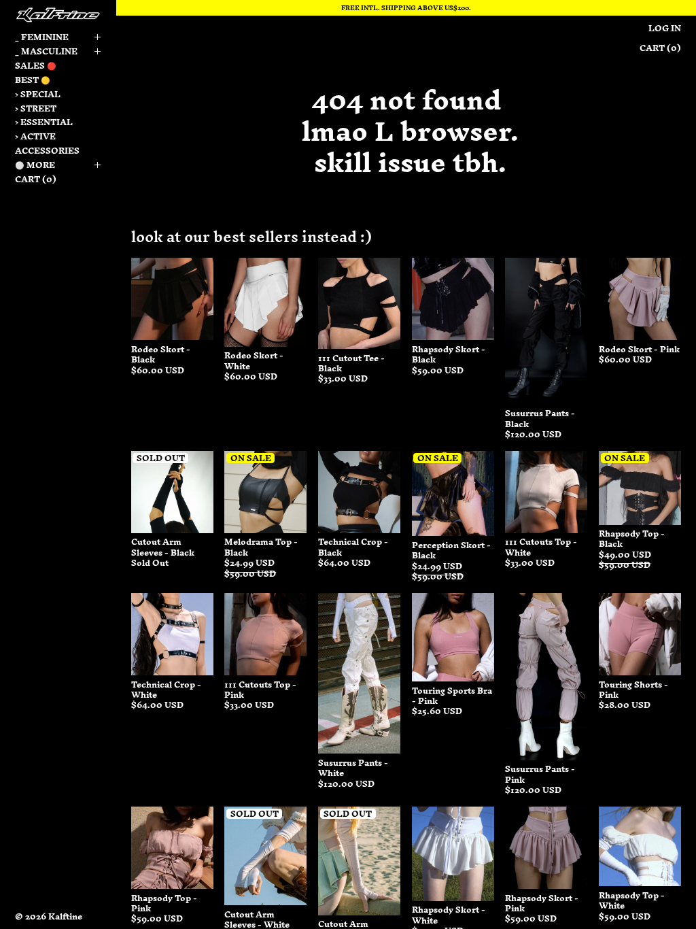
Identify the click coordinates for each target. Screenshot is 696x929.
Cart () (35, 179)
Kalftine (65, 916)
